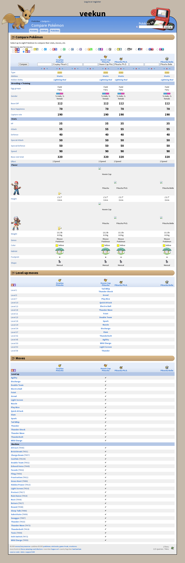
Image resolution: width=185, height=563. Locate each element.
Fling (13, 473)
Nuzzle (106, 324)
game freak (63, 546)
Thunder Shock (106, 291)
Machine (15, 444)
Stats (14, 119)
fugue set (55, 549)
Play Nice (105, 299)
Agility (106, 339)
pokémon (47, 546)
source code (15, 552)
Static (60, 76)
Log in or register (92, 1)
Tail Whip (105, 288)
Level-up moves (27, 273)
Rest (13, 499)
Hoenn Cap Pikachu (106, 60)
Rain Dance (16, 496)
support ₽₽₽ (30, 552)
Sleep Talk (16, 510)
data (22, 552)
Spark (106, 321)
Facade (14, 470)
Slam (105, 332)
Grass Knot (16, 481)
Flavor (14, 165)
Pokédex (36, 21)
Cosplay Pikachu (59, 60)
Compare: (24, 64)
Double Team (105, 317)
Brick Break (16, 451)
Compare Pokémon (29, 37)
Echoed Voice (17, 466)
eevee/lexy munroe (22, 546)
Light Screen (106, 347)
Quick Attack (106, 302)
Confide (14, 459)
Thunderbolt (106, 336)
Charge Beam (17, 455)
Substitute (16, 514)
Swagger (15, 518)
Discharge (105, 328)
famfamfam (76, 549)
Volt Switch (16, 536)
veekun (92, 13)
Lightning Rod (59, 79)
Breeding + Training (20, 83)
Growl (106, 295)
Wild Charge (105, 343)
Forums (33, 30)
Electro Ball (105, 306)
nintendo (55, 546)
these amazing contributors (32, 549)
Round (14, 507)
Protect (15, 492)
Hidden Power (17, 484)
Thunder (106, 350)
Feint (105, 313)
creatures (73, 546)
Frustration (16, 477)
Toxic (13, 533)
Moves (20, 358)
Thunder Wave (105, 310)
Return (14, 503)
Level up (15, 374)
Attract (14, 447)
